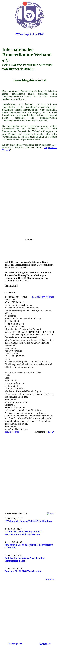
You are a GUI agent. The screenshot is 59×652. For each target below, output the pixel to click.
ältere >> (50, 579)
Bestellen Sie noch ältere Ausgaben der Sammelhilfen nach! (24, 559)
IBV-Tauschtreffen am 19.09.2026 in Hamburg (28, 521)
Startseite (15, 644)
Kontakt (45, 644)
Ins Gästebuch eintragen (42, 297)
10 (49, 432)
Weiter (16, 432)
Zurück (8, 432)
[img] (29, 15)
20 (53, 432)
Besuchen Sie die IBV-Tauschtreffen (23, 571)
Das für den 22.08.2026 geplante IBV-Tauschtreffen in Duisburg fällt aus (24, 533)
